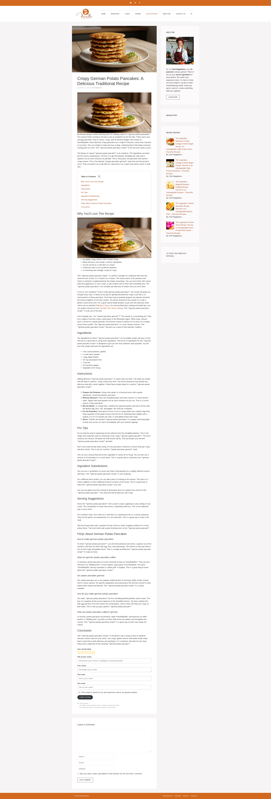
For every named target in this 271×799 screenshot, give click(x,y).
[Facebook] (139, 3)
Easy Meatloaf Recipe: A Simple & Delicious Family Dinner (98, 707)
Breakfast (115, 14)
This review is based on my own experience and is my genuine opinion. (109, 692)
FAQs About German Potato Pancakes (96, 203)
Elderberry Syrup (102, 305)
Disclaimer (178, 796)
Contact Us (180, 14)
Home (103, 14)
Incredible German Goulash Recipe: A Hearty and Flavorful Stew (99, 705)
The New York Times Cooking (111, 308)
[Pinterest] (130, 3)
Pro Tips (84, 192)
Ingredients (85, 185)
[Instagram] (135, 3)
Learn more (173, 97)
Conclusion (85, 207)
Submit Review (85, 697)
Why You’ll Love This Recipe (92, 182)
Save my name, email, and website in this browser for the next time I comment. (111, 774)
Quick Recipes (152, 14)
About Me (167, 14)
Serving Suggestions (89, 200)
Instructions (85, 189)
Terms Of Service (168, 796)
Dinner (138, 14)
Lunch (127, 14)
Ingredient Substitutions (90, 196)
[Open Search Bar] (191, 14)
